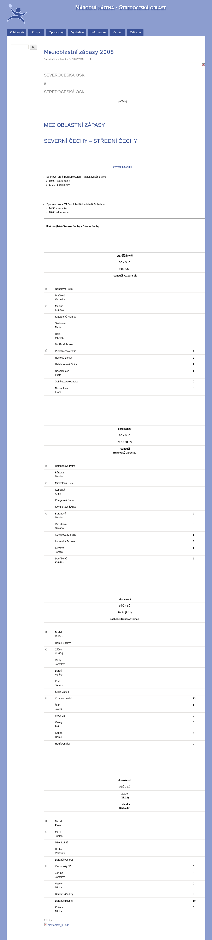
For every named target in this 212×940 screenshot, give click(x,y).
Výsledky (75, 33)
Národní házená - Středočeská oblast (120, 7)
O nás (117, 32)
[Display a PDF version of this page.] (203, 64)
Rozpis (36, 32)
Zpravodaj (54, 33)
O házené (15, 33)
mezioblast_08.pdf (58, 925)
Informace (96, 33)
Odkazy (133, 33)
